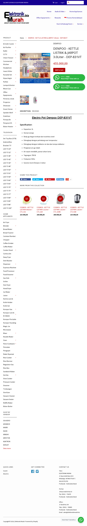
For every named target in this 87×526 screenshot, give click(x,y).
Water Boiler (7, 406)
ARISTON (6, 438)
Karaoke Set (7, 75)
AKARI (5, 427)
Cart (56, 3)
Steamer (6, 385)
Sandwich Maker (9, 371)
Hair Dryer (7, 285)
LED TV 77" (7, 194)
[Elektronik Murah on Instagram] (37, 472)
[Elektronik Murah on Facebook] (32, 472)
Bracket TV (7, 145)
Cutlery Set (7, 254)
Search (5, 471)
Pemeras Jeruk (8, 99)
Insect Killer (7, 71)
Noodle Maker (8, 337)
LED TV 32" (7, 152)
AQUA (5, 431)
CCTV (5, 54)
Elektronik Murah (20, 521)
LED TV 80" (7, 198)
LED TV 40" (7, 156)
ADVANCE (6, 424)
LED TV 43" (7, 163)
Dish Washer (7, 261)
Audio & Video (60, 11)
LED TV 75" (7, 191)
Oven (5, 340)
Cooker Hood (8, 250)
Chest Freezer (8, 58)
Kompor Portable (9, 319)
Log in (62, 3)
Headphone (7, 68)
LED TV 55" (7, 173)
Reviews (35, 111)
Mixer (5, 333)
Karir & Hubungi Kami (65, 24)
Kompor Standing (9, 323)
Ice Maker (6, 292)
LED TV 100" (7, 208)
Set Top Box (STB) (9, 138)
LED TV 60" (7, 180)
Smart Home (8, 109)
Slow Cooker (7, 378)
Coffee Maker (8, 247)
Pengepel (6, 351)
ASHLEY (6, 445)
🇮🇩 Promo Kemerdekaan (73, 18)
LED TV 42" (7, 159)
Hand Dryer (7, 288)
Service (80, 24)
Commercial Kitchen (7, 62)
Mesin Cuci (7, 89)
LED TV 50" (7, 170)
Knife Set (6, 306)
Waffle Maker (8, 403)
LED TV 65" (7, 184)
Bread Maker (7, 229)
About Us (5, 474)
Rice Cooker (7, 358)
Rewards (58, 18)
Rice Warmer (7, 361)
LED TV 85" (7, 201)
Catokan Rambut (9, 236)
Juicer (5, 295)
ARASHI (6, 434)
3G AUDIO (6, 420)
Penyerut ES (7, 123)
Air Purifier (7, 47)
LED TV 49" (7, 166)
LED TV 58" (7, 177)
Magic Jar (6, 326)
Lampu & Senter (9, 85)
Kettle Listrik (8, 299)
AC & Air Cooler (8, 44)
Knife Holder (7, 302)
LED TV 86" (7, 205)
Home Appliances (75, 11)
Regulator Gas (8, 364)
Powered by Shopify (31, 521)
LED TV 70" (7, 187)
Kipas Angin (7, 78)
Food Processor (8, 271)
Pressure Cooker (9, 382)
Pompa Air (7, 120)
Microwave (7, 330)
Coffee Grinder (8, 243)
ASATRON (6, 441)
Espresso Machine (9, 267)
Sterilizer (6, 392)
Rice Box (6, 368)
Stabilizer (6, 116)
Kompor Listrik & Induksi (8, 314)
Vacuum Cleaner (9, 396)
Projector (6, 102)
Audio (5, 51)
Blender (6, 226)
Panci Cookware (9, 344)
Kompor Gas (7, 309)
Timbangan (7, 389)
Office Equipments (43, 18)
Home (49, 11)
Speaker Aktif (8, 113)
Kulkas (5, 82)
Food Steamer (8, 274)
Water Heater (8, 126)
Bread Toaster (8, 233)
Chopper (6, 240)
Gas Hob (6, 278)
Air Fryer (6, 222)
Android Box (7, 142)
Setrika (5, 375)
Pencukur (6, 347)
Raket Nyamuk (8, 354)
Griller (5, 281)
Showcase (6, 106)
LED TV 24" (7, 149)
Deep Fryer (7, 257)
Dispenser (6, 264)
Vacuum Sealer (8, 399)
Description (25, 111)
